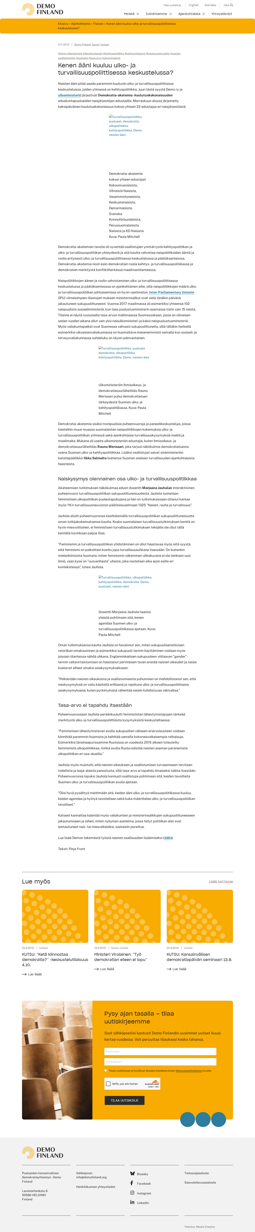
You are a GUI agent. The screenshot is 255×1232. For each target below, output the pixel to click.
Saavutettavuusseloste (200, 1182)
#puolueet (82, 58)
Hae (227, 5)
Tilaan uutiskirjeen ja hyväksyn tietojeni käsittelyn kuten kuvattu (160, 1070)
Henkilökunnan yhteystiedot (95, 1187)
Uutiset (104, 44)
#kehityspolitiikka (113, 53)
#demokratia (74, 53)
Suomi (95, 44)
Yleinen (98, 23)
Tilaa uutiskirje (172, 5)
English (194, 5)
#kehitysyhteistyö (135, 53)
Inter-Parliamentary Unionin (171, 292)
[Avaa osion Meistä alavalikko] (138, 14)
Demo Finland (82, 44)
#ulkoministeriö (111, 58)
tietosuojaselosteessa (189, 1070)
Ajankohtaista (189, 14)
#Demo (62, 53)
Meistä (129, 14)
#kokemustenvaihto (158, 53)
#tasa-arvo (95, 58)
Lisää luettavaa (221, 881)
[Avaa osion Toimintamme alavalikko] (170, 14)
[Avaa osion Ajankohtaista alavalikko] (204, 14)
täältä (168, 838)
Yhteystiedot (222, 14)
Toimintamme (156, 14)
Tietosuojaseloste (196, 1173)
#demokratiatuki (92, 53)
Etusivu (63, 23)
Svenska (210, 5)
